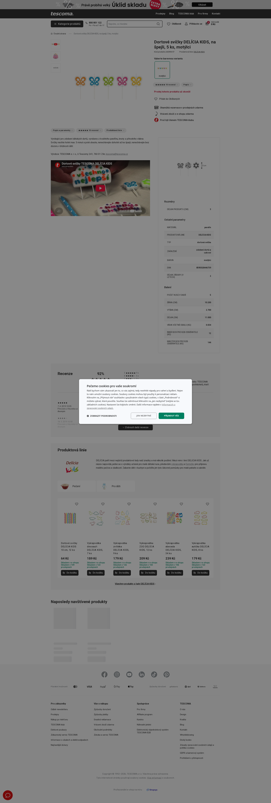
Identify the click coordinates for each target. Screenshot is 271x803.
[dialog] (135, 401)
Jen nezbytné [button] (143, 415)
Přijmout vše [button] (171, 415)
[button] (102, 415)
